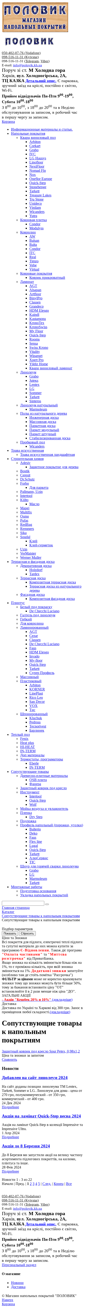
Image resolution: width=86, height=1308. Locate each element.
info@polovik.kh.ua (27, 65)
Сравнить (9, 1059)
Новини (17, 1283)
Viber (44, 61)
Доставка (18, 1287)
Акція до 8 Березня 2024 (26, 1146)
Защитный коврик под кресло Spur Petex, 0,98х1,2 (41, 1051)
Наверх (7, 1300)
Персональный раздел (19, 1265)
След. (46, 1184)
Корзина (8, 122)
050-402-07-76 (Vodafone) (21, 53)
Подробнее (10, 1107)
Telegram (32, 61)
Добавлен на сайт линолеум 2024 (35, 1077)
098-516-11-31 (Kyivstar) (20, 57)
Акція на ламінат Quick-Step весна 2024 (41, 1116)
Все (69, 1184)
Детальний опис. (40, 80)
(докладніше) (60, 1012)
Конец (59, 1184)
